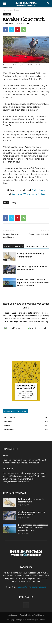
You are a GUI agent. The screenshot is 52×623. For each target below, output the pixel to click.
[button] (4, 3)
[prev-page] (4, 292)
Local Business (8, 273)
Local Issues (14, 10)
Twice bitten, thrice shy (39, 234)
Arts (4, 260)
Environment (7, 286)
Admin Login (12, 615)
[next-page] (8, 292)
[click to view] (14, 340)
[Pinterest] (17, 29)
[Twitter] (11, 29)
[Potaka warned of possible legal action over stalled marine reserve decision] (9, 282)
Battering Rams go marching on (11, 235)
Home (5, 10)
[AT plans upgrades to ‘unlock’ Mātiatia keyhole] (9, 269)
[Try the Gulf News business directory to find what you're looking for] (26, 381)
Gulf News (9, 24)
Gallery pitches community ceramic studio (31, 500)
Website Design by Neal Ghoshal (32, 615)
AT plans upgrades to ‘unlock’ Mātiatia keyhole (31, 513)
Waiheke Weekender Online (28, 194)
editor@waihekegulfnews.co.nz (25, 462)
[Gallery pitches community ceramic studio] (9, 256)
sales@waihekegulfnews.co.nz (16, 481)
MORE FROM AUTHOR (36, 246)
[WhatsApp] (23, 29)
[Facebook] (5, 29)
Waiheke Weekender (38, 303)
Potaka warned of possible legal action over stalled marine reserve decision (33, 282)
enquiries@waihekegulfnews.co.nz (31, 587)
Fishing (13, 203)
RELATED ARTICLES (13, 246)
